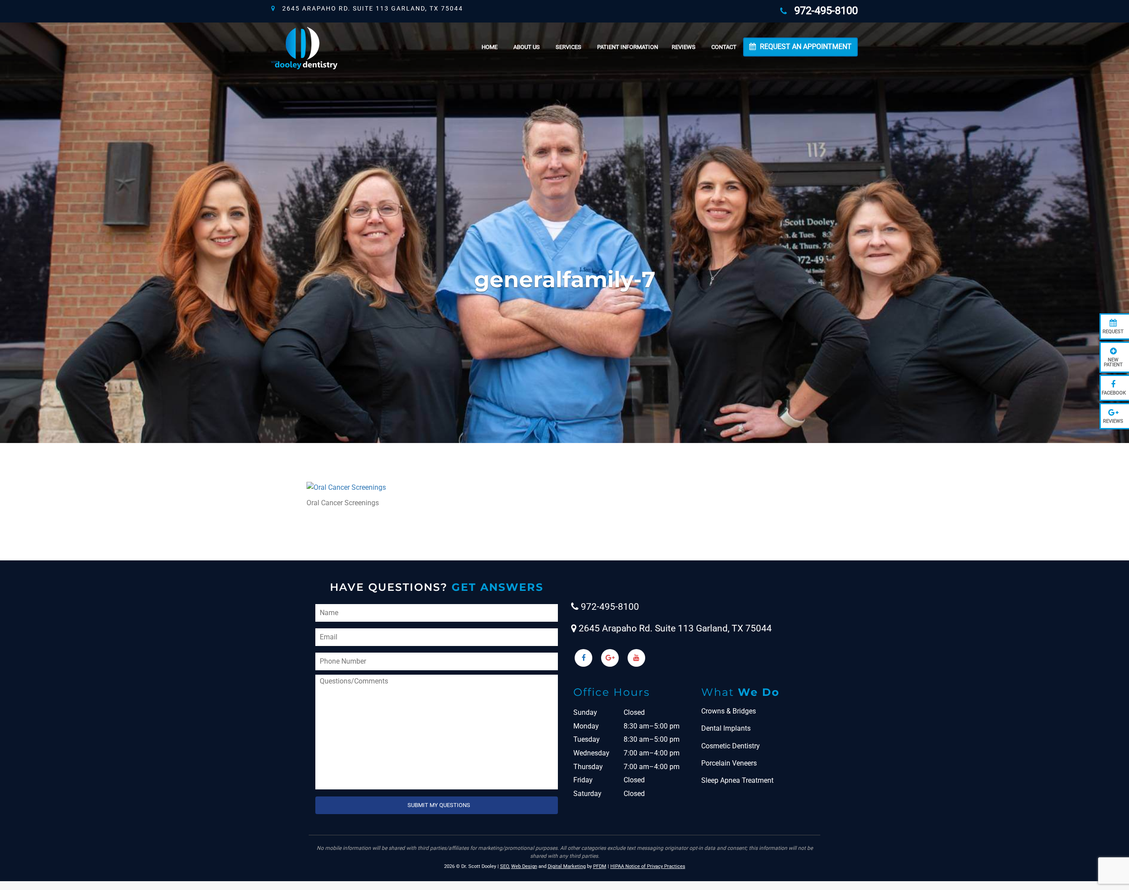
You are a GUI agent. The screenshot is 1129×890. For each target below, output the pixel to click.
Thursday (588, 766)
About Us (526, 47)
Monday (586, 726)
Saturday (587, 793)
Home (489, 47)
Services (568, 47)
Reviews (683, 47)
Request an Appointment (805, 46)
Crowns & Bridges (728, 711)
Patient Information (627, 47)
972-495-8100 (823, 10)
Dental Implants (726, 728)
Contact (723, 47)
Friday (583, 780)
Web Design (524, 866)
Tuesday (586, 739)
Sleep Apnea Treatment (737, 780)
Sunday (585, 712)
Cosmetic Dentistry (730, 746)
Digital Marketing (567, 866)
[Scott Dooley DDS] (304, 47)
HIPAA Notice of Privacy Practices (647, 866)
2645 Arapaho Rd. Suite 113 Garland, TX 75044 (369, 8)
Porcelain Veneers (729, 763)
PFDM (599, 866)
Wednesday (591, 753)
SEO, (505, 866)
